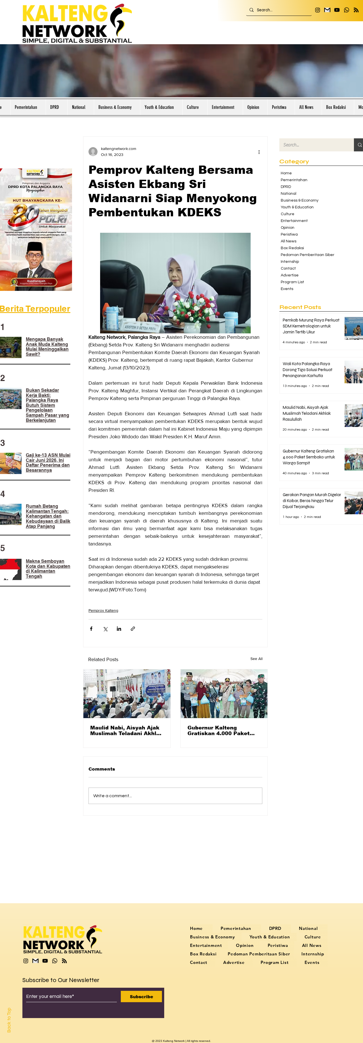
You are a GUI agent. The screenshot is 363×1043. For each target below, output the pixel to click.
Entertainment (294, 221)
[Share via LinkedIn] (119, 628)
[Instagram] (318, 10)
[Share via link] (133, 628)
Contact (288, 268)
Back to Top (9, 1020)
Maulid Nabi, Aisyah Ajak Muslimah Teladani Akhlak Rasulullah (126, 730)
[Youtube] (337, 10)
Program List (292, 282)
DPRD (286, 187)
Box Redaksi (292, 248)
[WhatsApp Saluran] (356, 10)
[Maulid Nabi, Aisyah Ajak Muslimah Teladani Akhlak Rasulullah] (126, 693)
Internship (290, 262)
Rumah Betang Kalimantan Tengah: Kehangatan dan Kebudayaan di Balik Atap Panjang (48, 516)
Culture (287, 214)
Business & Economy (299, 200)
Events (287, 289)
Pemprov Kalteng (103, 610)
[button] (28, 107)
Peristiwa (289, 234)
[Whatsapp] (346, 10)
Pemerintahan (294, 180)
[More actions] (259, 151)
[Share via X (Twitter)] (105, 628)
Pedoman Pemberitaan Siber (305, 255)
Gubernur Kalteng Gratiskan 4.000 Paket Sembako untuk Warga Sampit (218, 730)
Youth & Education (297, 207)
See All (256, 658)
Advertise (290, 275)
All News (288, 241)
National (288, 194)
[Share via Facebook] (91, 628)
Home (286, 173)
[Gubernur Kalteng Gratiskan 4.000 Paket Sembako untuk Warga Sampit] (224, 693)
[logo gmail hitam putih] (327, 10)
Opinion (287, 228)
